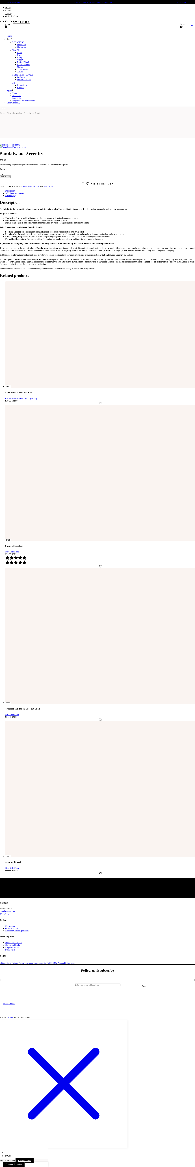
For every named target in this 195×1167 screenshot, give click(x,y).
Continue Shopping (14, 1164)
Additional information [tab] (14, 193)
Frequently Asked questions (17, 931)
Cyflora (10, 1017)
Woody (36, 186)
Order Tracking (11, 928)
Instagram (107, 993)
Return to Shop (24, 1160)
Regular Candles (12, 947)
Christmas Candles (13, 945)
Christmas (9, 398)
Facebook (87, 993)
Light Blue (48, 186)
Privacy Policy (9, 1004)
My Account (181, 2)
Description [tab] (10, 191)
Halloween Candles (13, 943)
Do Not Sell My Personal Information (59, 963)
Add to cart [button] (92, 1161)
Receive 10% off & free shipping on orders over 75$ (93, 2)
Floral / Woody (25, 398)
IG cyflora (4, 914)
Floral (16, 398)
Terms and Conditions (34, 963)
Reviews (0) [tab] (10, 195)
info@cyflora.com (13, 2)
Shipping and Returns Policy (12, 963)
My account (10, 926)
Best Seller (27, 186)
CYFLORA (9, 21)
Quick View (99, 1161)
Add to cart (5, 177)
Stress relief (10, 950)
